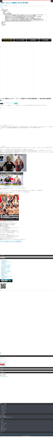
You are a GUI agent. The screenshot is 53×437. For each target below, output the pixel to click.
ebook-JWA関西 (31, 18)
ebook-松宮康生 (18, 16)
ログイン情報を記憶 (3, 362)
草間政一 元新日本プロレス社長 (25, 16)
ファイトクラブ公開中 (5, 9)
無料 (4, 12)
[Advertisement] (26, 32)
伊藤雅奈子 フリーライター (25, 17)
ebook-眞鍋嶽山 (32, 17)
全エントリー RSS (3, 405)
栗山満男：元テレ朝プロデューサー (10, 16)
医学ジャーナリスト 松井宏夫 (31, 19)
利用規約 (2, 427)
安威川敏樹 (42, 434)
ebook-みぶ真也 (24, 19)
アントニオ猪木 (1, 434)
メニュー (1, 7)
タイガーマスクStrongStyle (14, 102)
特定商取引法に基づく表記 (4, 428)
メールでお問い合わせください (4, 376)
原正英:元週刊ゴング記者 (39, 19)
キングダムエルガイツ (6, 434)
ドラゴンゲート (23, 434)
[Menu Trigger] (1, 1)
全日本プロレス (33, 434)
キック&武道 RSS (4, 411)
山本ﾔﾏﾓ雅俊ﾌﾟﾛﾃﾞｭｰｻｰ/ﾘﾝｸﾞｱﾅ (9, 17)
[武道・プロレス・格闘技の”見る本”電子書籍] (14, 2)
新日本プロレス (48, 434)
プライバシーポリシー (3, 424)
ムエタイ (26, 434)
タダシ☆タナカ (19, 434)
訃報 (3, 435)
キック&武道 (3, 24)
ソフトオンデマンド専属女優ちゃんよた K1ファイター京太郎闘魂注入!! (10, 241)
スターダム (10, 434)
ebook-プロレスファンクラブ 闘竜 (17, 19)
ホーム (3, 8)
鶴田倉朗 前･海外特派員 (17, 17)
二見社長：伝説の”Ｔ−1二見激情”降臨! (35, 16)
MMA (2, 23)
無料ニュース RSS (4, 406)
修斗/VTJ (30, 434)
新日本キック (44, 434)
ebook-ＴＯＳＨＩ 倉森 (37, 18)
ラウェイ (28, 434)
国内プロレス (9, 102)
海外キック (1, 435)
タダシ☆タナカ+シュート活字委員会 (10, 15)
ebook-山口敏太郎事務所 (21, 18)
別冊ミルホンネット (6, 11)
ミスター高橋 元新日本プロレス (21, 15)
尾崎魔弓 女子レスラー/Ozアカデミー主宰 (11, 18)
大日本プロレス (38, 434)
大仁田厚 (36, 434)
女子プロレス (4, 25)
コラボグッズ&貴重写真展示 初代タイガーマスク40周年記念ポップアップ (13, 186)
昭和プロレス (51, 434)
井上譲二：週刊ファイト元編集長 (31, 15)
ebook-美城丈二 (27, 18)
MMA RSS (3, 410)
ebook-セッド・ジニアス (8, 19)
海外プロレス (4, 22)
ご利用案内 (2, 422)
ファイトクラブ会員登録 (3, 423)
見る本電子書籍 (4, 10)
